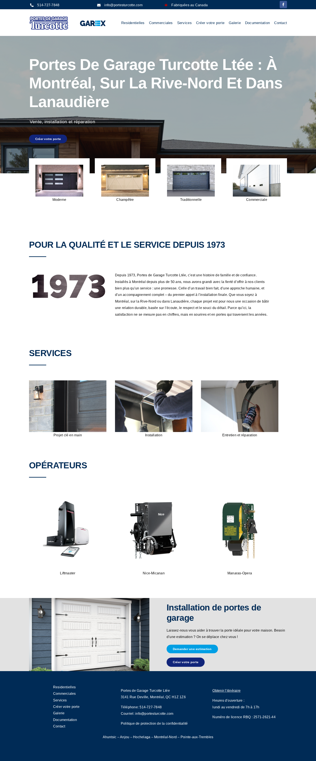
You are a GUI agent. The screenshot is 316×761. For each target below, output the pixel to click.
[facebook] (283, 4)
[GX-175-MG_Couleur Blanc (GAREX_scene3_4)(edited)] (257, 166)
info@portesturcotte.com (123, 5)
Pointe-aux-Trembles (197, 737)
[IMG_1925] (153, 382)
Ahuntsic (110, 737)
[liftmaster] (67, 494)
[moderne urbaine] (59, 166)
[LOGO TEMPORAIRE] (49, 17)
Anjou (124, 737)
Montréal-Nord (165, 737)
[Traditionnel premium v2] (191, 166)
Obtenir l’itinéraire (226, 690)
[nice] (153, 494)
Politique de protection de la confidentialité (154, 723)
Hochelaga (141, 737)
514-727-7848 (48, 5)
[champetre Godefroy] (125, 166)
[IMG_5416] (239, 382)
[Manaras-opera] (239, 494)
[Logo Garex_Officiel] (93, 20)
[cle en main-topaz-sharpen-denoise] (67, 382)
